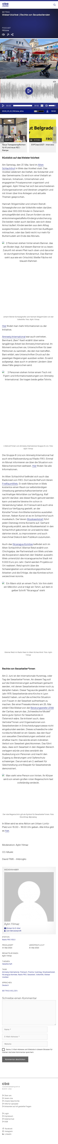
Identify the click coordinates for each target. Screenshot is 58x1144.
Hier (4, 326)
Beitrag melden (9, 991)
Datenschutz (9, 1119)
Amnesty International (13, 337)
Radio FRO (22, 975)
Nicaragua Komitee (23, 544)
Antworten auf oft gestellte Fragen (17, 1106)
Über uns (7, 1096)
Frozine (31, 972)
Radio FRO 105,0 (8, 940)
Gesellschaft (7, 964)
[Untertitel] (42, 105)
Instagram (8, 1131)
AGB (6, 1122)
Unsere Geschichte (11, 1101)
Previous (1, 135)
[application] (29, 105)
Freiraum (23, 972)
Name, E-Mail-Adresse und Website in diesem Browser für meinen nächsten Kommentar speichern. (27, 1051)
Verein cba (8, 1098)
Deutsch (5, 985)
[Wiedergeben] (3, 105)
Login (6, 1114)
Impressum (8, 1116)
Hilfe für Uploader (11, 1104)
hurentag (38, 972)
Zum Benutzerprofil (13, 931)
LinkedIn (7, 1134)
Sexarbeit (31, 975)
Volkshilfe (40, 975)
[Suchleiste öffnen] (54, 5)
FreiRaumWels (10, 484)
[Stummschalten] (46, 105)
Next (55, 135)
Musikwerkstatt (35, 519)
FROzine (5, 30)
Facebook (8, 1129)
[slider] (22, 105)
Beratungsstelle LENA (42, 708)
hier (7, 831)
